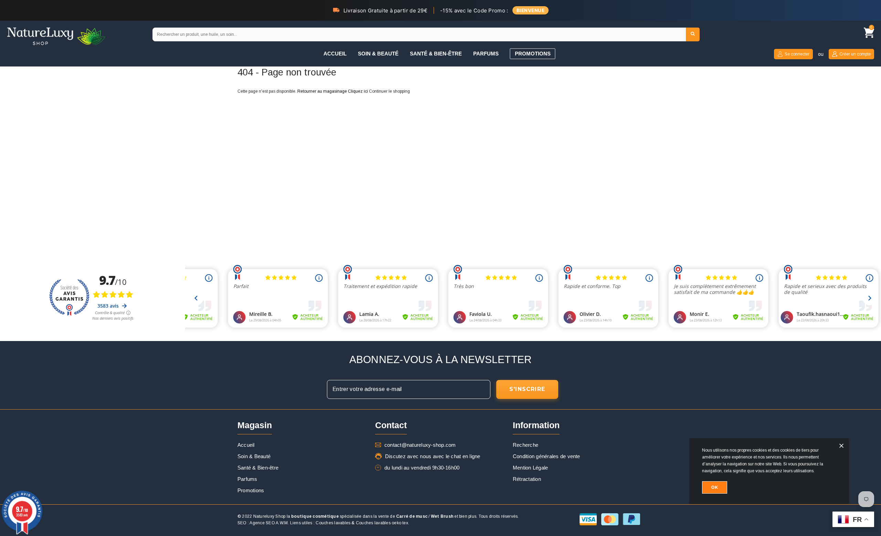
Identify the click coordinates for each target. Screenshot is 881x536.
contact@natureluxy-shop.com (420, 445)
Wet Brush (442, 516)
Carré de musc (411, 516)
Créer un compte (855, 54)
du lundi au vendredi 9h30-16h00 (421, 468)
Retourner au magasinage (322, 91)
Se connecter (797, 54)
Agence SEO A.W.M (269, 522)
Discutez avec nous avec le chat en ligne (432, 456)
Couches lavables (333, 522)
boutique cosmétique (315, 516)
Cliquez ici (358, 91)
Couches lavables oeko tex (382, 522)
